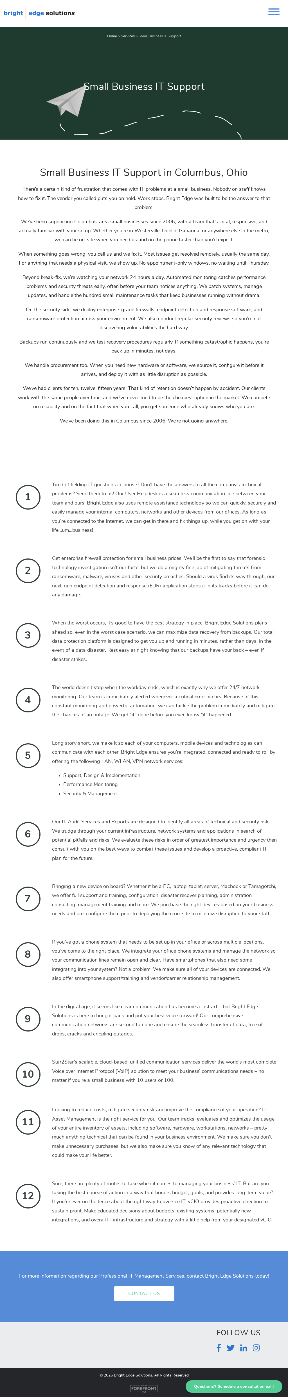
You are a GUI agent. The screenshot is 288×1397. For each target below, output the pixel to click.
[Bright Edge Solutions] (39, 12)
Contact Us (144, 1293)
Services (128, 36)
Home (112, 36)
